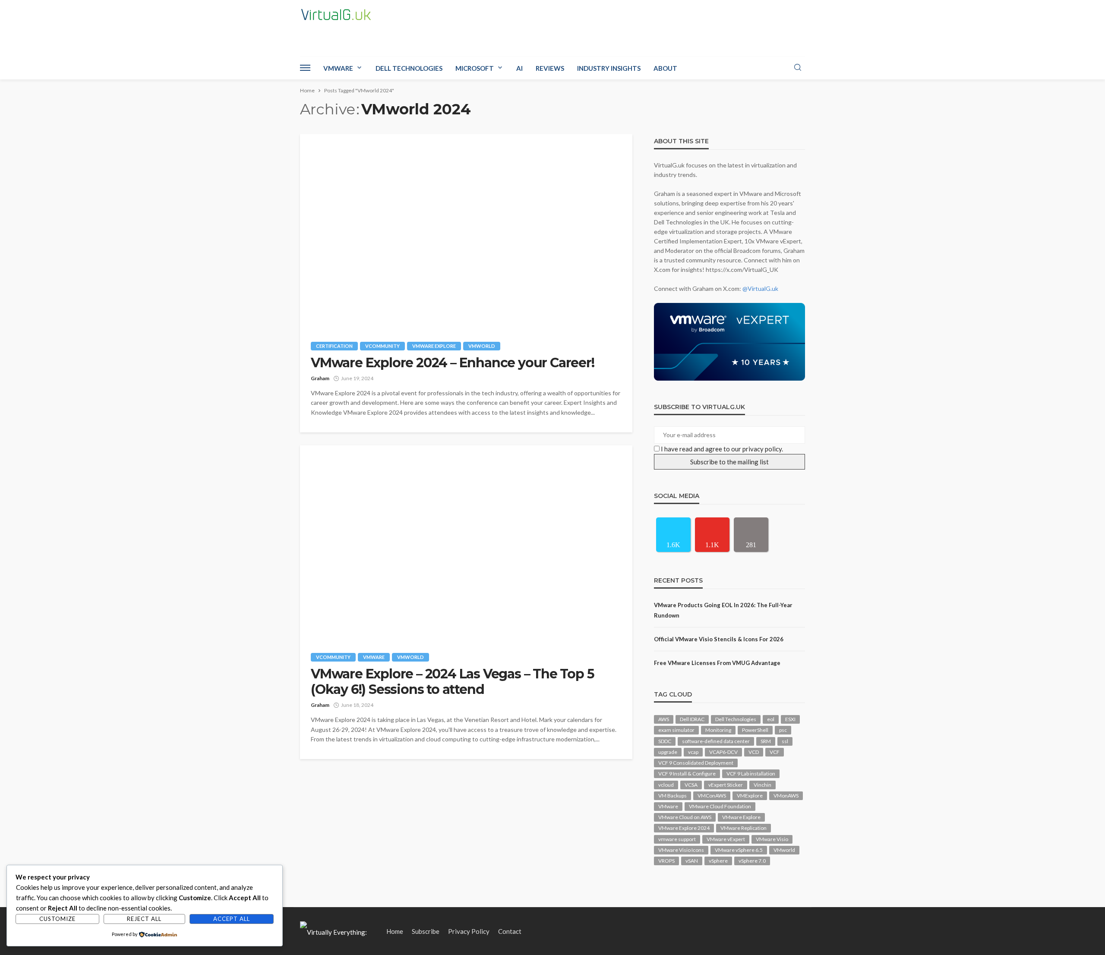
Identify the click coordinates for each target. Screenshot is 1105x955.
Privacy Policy (468, 931)
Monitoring (718, 730)
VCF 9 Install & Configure (687, 773)
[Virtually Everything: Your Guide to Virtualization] (339, 931)
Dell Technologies (409, 68)
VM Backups (672, 795)
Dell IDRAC (692, 719)
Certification (334, 346)
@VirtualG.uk (760, 288)
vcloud (666, 785)
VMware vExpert (726, 839)
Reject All (144, 918)
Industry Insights (609, 68)
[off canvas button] (305, 68)
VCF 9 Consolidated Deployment (695, 763)
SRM (766, 741)
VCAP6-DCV (723, 752)
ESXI (790, 719)
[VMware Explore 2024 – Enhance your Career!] (466, 231)
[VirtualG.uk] (336, 15)
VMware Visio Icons (681, 850)
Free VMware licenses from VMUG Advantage (717, 662)
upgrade (667, 752)
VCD (753, 752)
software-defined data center (716, 741)
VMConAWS (712, 795)
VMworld (481, 346)
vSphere (718, 860)
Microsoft (474, 68)
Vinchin (762, 785)
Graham (320, 378)
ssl (785, 741)
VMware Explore (434, 346)
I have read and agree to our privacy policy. (722, 449)
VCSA (691, 785)
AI (519, 68)
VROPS (666, 860)
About (665, 68)
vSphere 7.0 (752, 860)
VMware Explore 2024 (684, 828)
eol (770, 719)
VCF (775, 752)
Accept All (231, 918)
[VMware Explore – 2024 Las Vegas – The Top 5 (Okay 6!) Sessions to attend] (466, 542)
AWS (663, 719)
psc (783, 730)
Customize (57, 918)
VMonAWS (786, 795)
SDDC (664, 741)
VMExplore (750, 795)
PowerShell (755, 730)
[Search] (797, 68)
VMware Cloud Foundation (720, 806)
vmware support (677, 839)
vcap (693, 752)
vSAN (691, 860)
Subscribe (425, 931)
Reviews (550, 68)
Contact (509, 931)
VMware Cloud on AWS (684, 817)
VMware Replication (743, 828)
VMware (338, 68)
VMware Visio (772, 839)
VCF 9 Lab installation (750, 773)
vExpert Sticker (725, 785)
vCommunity (382, 346)
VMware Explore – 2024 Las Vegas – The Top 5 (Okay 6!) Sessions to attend (452, 681)
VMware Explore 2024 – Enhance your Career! (452, 363)
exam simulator (676, 730)
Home (394, 931)
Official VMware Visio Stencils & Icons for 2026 (718, 639)
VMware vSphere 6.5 (739, 850)
